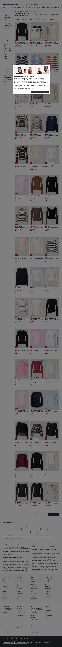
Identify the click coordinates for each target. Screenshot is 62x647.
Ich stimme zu (40, 92)
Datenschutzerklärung (29, 88)
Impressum (35, 88)
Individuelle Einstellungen (22, 92)
